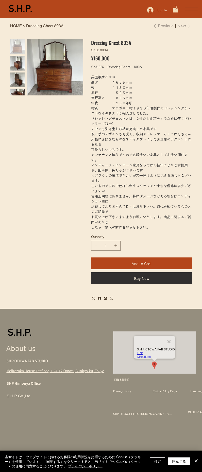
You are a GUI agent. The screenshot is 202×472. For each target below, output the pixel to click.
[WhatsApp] (93, 298)
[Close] (196, 461)
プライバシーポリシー (85, 465)
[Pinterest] (105, 298)
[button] (175, 9)
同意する (179, 461)
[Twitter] (111, 298)
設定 (157, 461)
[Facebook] (99, 298)
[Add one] (116, 246)
